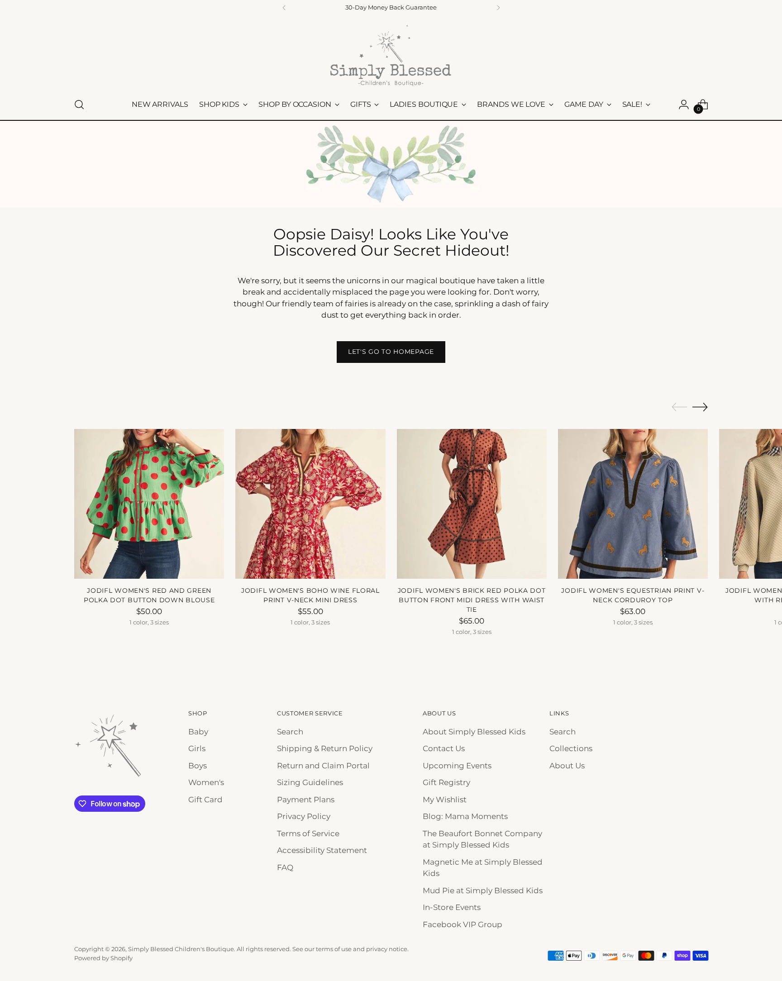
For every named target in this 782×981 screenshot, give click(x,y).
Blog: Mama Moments (465, 816)
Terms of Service (308, 833)
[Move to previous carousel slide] (679, 407)
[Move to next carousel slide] (700, 406)
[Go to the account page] (684, 104)
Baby (198, 731)
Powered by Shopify (103, 958)
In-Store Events (452, 907)
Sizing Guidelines (310, 782)
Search (290, 731)
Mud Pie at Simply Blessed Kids (483, 890)
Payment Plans (305, 799)
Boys (197, 765)
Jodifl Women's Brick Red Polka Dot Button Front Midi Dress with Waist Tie (472, 600)
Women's (206, 782)
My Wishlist (445, 799)
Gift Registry (446, 782)
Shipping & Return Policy (324, 748)
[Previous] (284, 7)
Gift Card (205, 799)
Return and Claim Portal (323, 765)
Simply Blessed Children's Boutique (181, 948)
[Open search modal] (79, 104)
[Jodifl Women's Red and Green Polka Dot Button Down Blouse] (149, 504)
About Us (567, 765)
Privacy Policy (303, 816)
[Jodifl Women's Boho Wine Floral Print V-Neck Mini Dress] (310, 504)
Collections (570, 748)
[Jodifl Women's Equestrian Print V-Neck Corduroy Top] (633, 504)
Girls (196, 748)
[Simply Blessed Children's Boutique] (391, 55)
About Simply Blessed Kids (474, 731)
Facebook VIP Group (462, 924)
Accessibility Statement (322, 850)
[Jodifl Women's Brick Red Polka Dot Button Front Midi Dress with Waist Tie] (472, 504)
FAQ (285, 867)
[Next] (498, 7)
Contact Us (444, 748)
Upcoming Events (457, 765)
